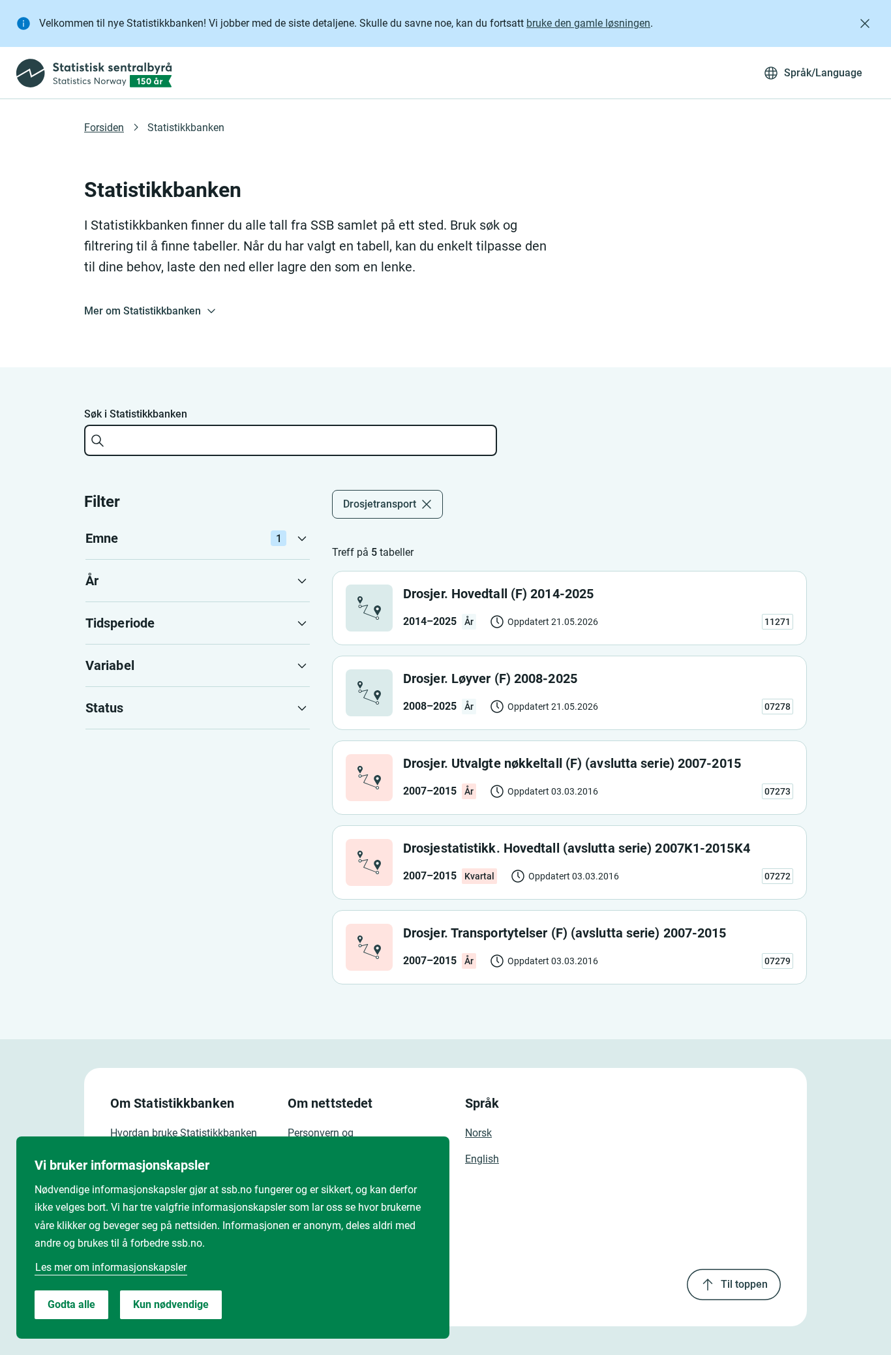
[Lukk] (864, 23)
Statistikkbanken (185, 127)
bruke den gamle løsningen (588, 23)
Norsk (478, 1133)
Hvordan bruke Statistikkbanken (183, 1133)
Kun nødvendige (171, 1304)
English (482, 1159)
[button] (197, 538)
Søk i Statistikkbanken (135, 414)
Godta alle (71, 1304)
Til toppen (744, 1284)
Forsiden (104, 127)
